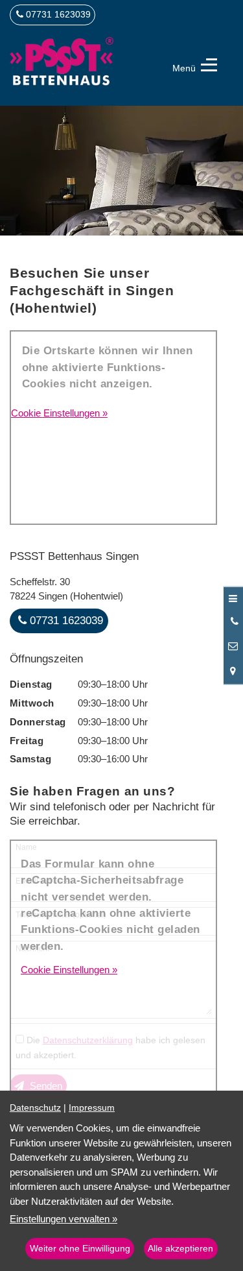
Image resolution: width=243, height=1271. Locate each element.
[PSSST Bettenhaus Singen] (61, 66)
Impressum (92, 1108)
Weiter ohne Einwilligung (80, 1248)
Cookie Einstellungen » (59, 412)
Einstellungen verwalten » (63, 1218)
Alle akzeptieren (180, 1248)
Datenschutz (35, 1108)
